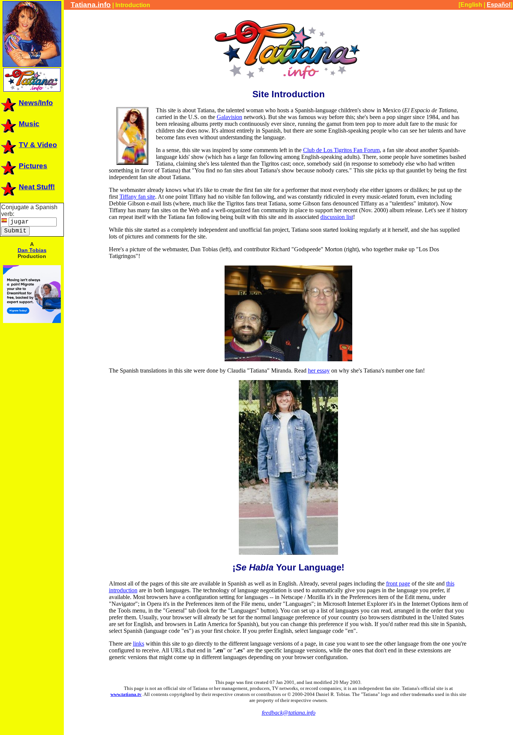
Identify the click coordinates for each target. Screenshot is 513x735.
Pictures (33, 166)
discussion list (336, 217)
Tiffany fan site (137, 196)
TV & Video (38, 145)
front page (398, 583)
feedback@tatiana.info (288, 712)
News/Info (36, 103)
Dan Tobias (32, 250)
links (138, 643)
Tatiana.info (91, 5)
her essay (319, 370)
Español (498, 5)
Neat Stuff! (37, 187)
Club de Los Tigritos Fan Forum (341, 150)
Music (29, 124)
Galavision (229, 117)
